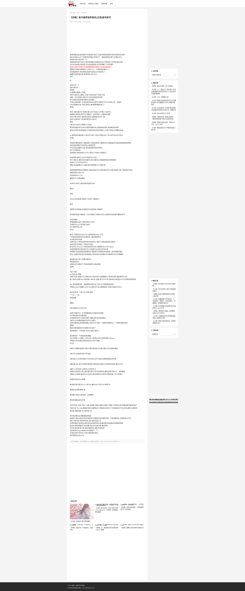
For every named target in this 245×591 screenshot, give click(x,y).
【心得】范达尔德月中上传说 (160, 113)
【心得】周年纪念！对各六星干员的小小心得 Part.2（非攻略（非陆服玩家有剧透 (106, 510)
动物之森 (82, 3)
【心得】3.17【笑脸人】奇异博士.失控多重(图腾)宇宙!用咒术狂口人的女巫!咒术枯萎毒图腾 (163, 91)
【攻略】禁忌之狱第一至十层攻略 (162, 86)
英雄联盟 (104, 3)
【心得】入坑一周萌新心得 (159, 97)
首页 (78, 13)
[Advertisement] (107, 38)
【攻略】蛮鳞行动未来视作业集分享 (132, 527)
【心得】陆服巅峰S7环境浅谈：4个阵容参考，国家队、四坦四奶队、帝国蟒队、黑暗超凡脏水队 (164, 301)
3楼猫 (73, 585)
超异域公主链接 (93, 3)
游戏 (111, 3)
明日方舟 (84, 13)
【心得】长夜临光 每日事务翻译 (80, 521)
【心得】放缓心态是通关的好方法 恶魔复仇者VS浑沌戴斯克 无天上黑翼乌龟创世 (163, 102)
